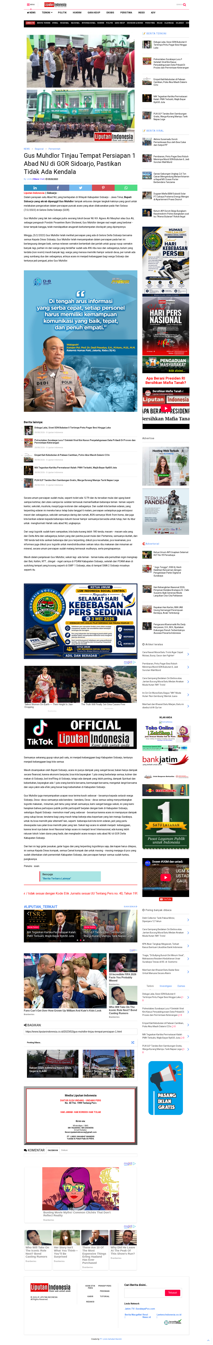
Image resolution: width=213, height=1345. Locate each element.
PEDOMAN (104, 1291)
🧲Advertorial (150, 543)
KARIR (90, 1296)
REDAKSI (90, 1302)
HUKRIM (77, 12)
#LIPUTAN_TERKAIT (40, 907)
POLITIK (62, 12)
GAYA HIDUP (94, 12)
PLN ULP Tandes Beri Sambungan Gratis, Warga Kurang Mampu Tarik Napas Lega (76, 480)
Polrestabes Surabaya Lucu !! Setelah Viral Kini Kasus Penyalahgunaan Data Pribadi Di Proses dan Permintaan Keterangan (85, 441)
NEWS (32, 12)
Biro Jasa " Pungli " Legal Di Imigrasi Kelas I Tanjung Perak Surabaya (106, 1069)
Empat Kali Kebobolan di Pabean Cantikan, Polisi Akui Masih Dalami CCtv (72, 455)
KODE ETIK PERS (90, 1287)
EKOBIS (110, 12)
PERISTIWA (126, 12)
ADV (153, 12)
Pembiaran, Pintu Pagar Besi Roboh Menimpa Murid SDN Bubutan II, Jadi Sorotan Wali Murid (171, 159)
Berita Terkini (33, 927)
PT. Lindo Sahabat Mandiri (111, 1339)
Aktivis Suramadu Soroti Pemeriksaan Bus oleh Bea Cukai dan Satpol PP (170, 142)
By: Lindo (28, 179)
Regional (39, 149)
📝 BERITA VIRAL (153, 130)
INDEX (141, 12)
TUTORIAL (104, 1296)
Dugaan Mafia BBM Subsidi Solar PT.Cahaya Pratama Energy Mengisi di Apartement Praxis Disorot (171, 196)
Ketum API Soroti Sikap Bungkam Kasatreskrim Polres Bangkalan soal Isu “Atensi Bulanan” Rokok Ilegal (171, 214)
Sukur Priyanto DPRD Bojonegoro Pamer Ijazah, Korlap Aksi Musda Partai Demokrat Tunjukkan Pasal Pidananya (108, 932)
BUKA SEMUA (130, 907)
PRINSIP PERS (104, 1286)
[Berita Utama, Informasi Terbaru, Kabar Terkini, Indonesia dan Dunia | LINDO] (54, 5)
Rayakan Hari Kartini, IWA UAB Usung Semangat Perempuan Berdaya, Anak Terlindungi (168, 610)
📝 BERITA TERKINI (154, 33)
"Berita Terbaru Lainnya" (56, 878)
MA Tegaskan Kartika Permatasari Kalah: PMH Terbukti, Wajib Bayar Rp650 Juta (75, 467)
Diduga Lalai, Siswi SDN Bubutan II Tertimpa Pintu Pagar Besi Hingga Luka (72, 427)
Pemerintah (54, 149)
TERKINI (46, 12)
